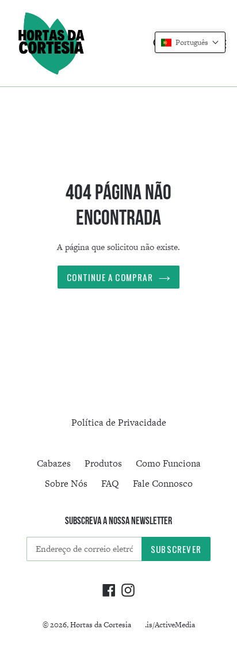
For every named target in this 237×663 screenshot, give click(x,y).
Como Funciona (168, 463)
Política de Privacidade (118, 422)
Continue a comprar (110, 277)
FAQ (110, 483)
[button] (190, 42)
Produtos (103, 463)
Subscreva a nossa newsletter (118, 520)
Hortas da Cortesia (100, 624)
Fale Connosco (163, 483)
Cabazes (54, 463)
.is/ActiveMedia (170, 624)
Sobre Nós (66, 483)
